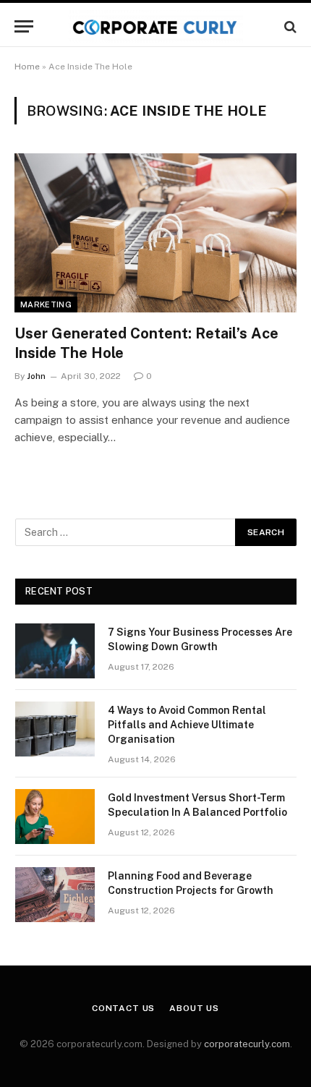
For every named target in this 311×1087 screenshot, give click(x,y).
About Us (194, 1008)
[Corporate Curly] (155, 26)
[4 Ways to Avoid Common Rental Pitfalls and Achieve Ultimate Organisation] (55, 729)
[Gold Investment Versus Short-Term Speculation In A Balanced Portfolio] (55, 816)
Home (27, 66)
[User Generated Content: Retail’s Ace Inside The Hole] (155, 232)
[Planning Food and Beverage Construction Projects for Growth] (55, 894)
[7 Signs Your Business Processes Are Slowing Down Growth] (55, 650)
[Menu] (23, 26)
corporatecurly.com (247, 1044)
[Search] (289, 26)
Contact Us (123, 1008)
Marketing (46, 304)
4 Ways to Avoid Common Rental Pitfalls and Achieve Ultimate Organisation (187, 724)
